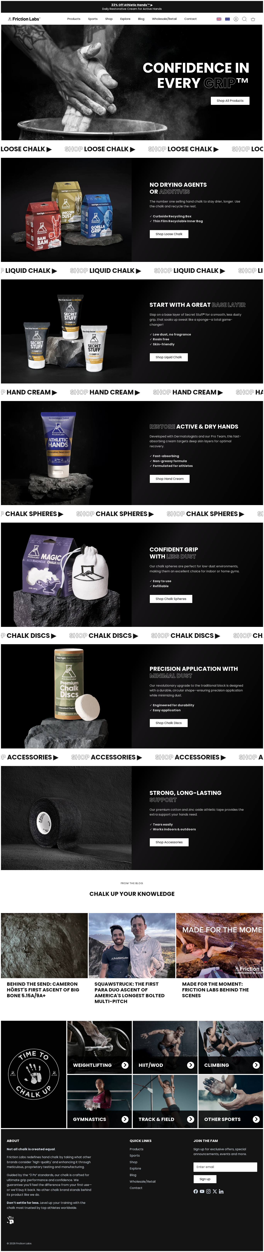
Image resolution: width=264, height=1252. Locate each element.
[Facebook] (196, 1191)
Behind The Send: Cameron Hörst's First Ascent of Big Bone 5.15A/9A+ (43, 990)
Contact (190, 19)
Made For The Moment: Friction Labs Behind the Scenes (215, 990)
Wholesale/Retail (164, 19)
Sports (93, 19)
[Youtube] (203, 1191)
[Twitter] (216, 1191)
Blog (141, 19)
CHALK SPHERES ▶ (103, 513)
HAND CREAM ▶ (94, 392)
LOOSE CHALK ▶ (89, 149)
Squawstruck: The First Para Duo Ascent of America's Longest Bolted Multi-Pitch (130, 993)
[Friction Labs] (24, 19)
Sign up (205, 1179)
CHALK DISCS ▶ (92, 635)
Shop (109, 19)
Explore (125, 19)
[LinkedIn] (222, 1191)
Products (73, 19)
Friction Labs (24, 1243)
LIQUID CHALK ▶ (94, 270)
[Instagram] (209, 1191)
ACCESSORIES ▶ (95, 757)
